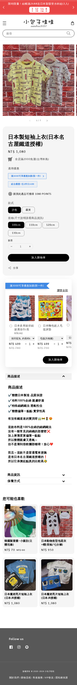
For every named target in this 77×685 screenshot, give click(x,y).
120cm (50, 224)
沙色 (14, 209)
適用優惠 (13, 168)
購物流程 (26, 677)
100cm (16, 224)
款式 (11, 203)
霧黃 (28, 209)
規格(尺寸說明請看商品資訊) (26, 218)
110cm (33, 224)
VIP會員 (49, 677)
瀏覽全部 (62, 290)
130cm (16, 232)
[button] (4, 23)
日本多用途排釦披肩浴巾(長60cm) (24, 329)
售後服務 (38, 677)
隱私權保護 (62, 677)
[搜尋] (68, 33)
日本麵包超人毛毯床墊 (52, 327)
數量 (10, 240)
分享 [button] (15, 268)
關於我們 (14, 677)
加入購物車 (38, 257)
